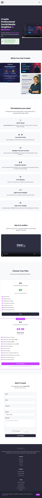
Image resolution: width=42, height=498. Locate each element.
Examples (21, 461)
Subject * (7, 412)
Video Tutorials (21, 473)
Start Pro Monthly (20, 363)
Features (21, 459)
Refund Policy (21, 486)
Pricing (21, 465)
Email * (6, 400)
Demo (21, 463)
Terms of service (23, 366)
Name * (6, 394)
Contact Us (21, 475)
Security (21, 490)
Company (7, 406)
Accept (38, 494)
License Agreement (21, 488)
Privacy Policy (21, 484)
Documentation (21, 471)
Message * (7, 417)
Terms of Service (21, 482)
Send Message (20, 435)
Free (20, 314)
